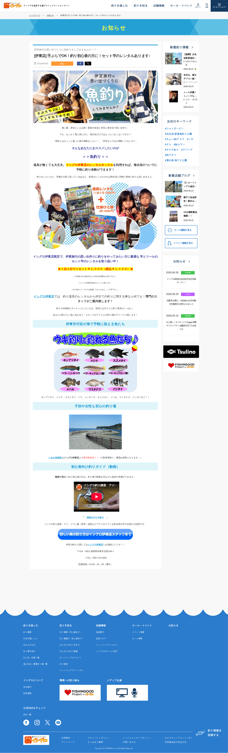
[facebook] (80, 63)
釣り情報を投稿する (215, 733)
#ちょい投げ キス (174, 139)
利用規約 (66, 738)
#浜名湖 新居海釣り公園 (178, 134)
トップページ (34, 15)
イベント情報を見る (183, 243)
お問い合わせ (129, 742)
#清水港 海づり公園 (176, 160)
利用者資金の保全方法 (175, 742)
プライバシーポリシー (99, 738)
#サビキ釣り (172, 149)
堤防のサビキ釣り (95, 517)
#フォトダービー (174, 128)
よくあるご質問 (95, 742)
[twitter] (88, 63)
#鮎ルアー (179, 144)
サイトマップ (68, 742)
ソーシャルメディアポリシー (137, 738)
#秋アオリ (170, 155)
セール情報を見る (182, 230)
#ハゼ (190, 139)
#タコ (168, 144)
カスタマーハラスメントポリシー (181, 738)
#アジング (186, 149)
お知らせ (50, 15)
